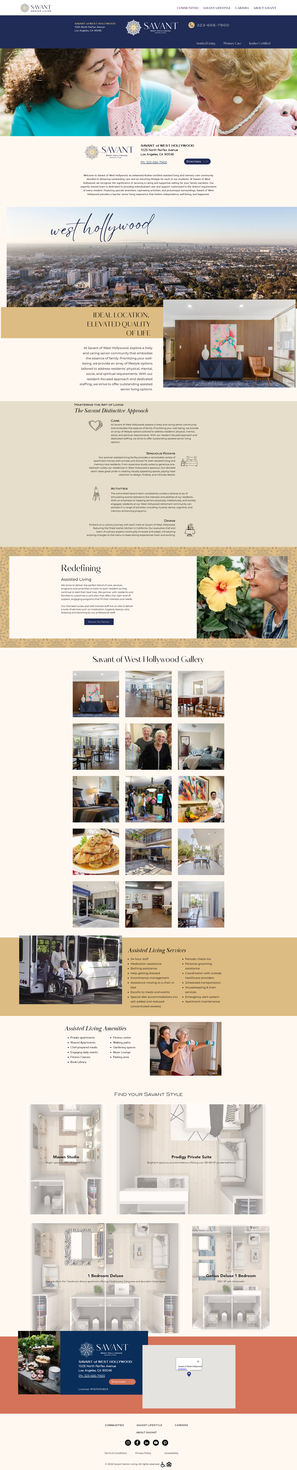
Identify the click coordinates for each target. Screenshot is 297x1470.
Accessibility (171, 1453)
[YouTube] (156, 1443)
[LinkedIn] (147, 1443)
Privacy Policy (143, 1453)
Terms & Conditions (115, 1453)
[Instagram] (128, 1443)
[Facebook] (137, 1443)
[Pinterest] (165, 1443)
